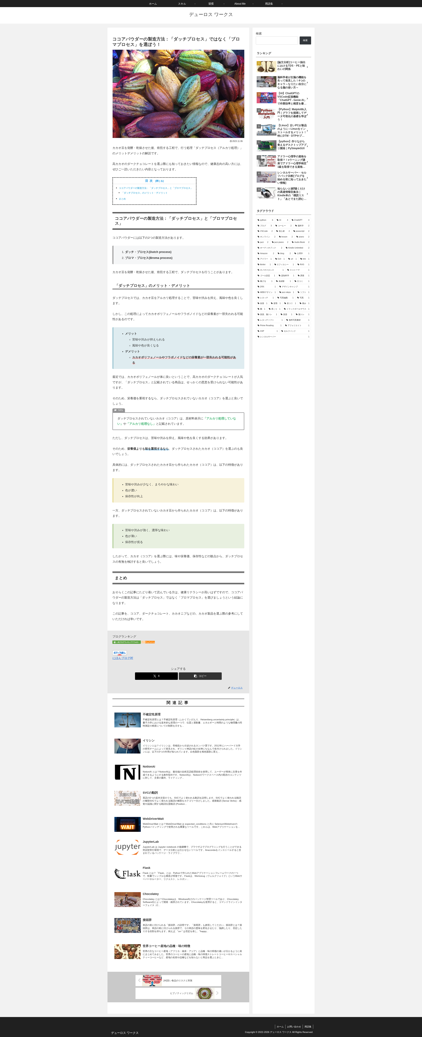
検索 (259, 33)
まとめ (122, 198)
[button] (200, 676)
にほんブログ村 (122, 658)
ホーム (280, 1026)
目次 (149, 180)
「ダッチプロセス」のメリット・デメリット (144, 192)
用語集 (307, 1026)
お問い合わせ (294, 1026)
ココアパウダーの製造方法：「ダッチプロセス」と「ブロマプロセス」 (156, 188)
